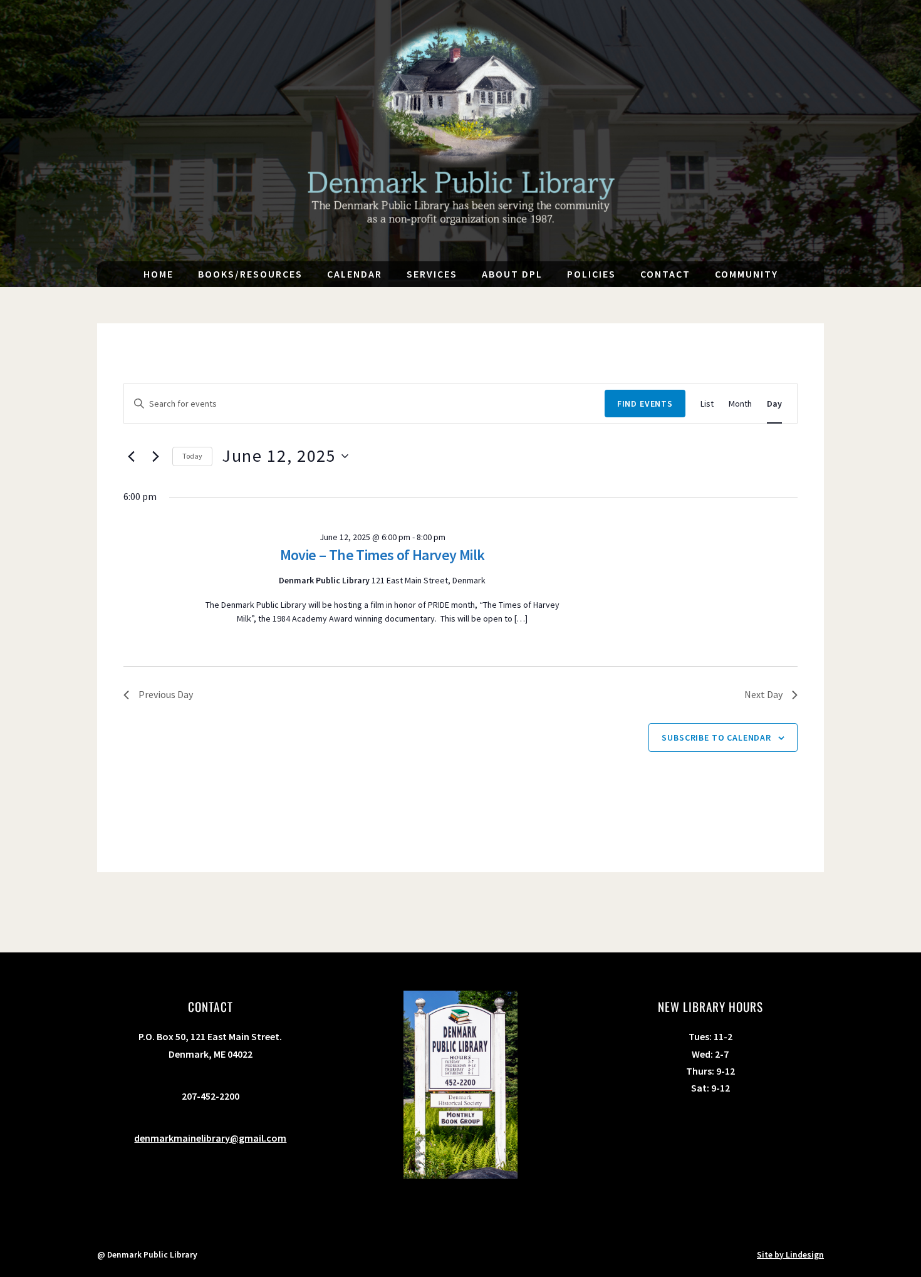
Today (192, 456)
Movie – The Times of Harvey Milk (382, 555)
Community (746, 274)
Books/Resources (250, 274)
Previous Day (165, 694)
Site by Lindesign (790, 1254)
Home (158, 274)
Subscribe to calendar (716, 737)
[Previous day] (130, 456)
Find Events (645, 403)
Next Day (763, 694)
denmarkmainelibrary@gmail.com (210, 1138)
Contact (665, 274)
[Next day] (155, 456)
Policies (591, 274)
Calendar (354, 274)
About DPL (512, 274)
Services (432, 274)
